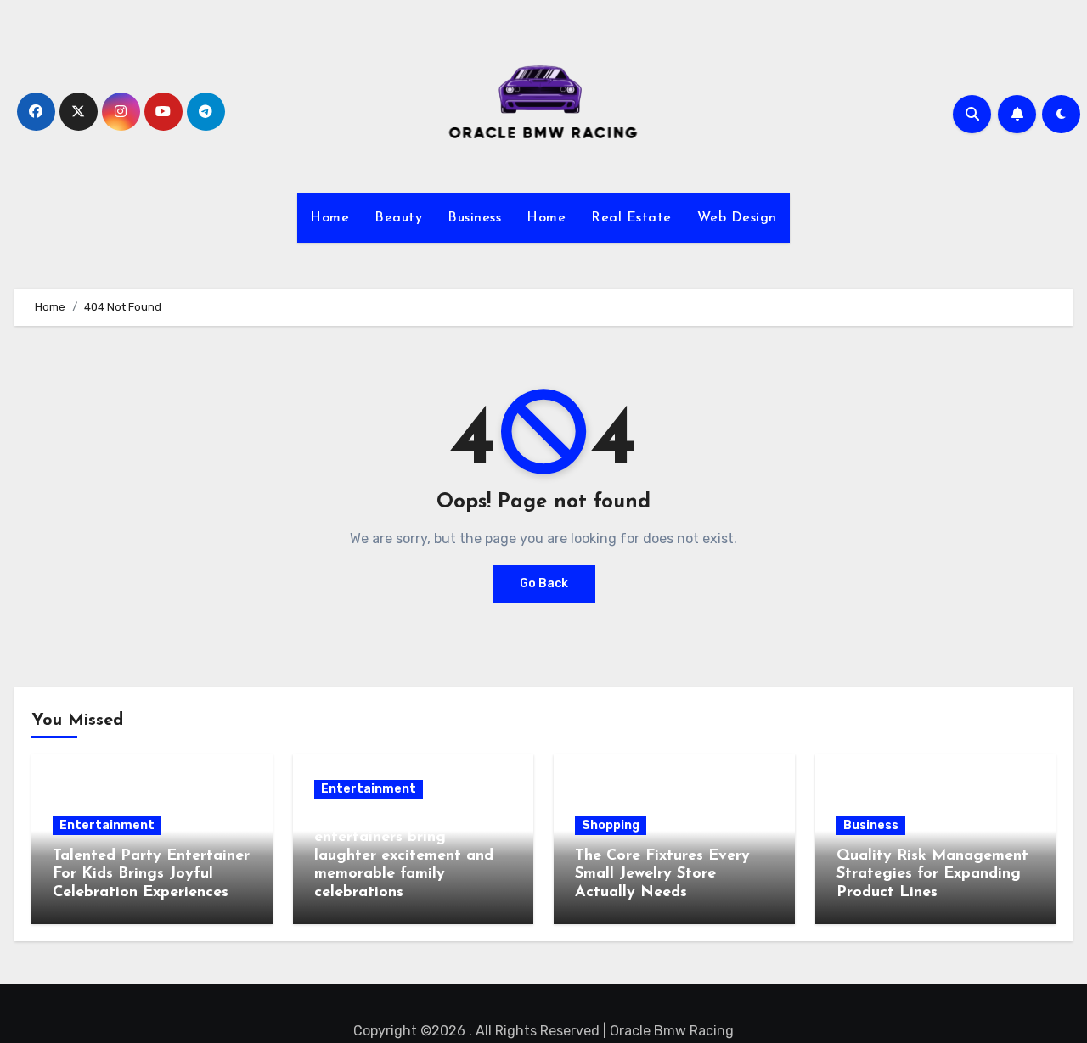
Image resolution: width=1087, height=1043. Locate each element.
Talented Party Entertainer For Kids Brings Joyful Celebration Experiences (151, 874)
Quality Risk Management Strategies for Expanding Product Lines (932, 874)
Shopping (610, 825)
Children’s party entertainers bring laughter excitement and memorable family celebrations (403, 856)
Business (474, 218)
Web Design (737, 218)
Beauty (398, 218)
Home (329, 218)
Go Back (544, 583)
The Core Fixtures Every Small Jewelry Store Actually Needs (662, 874)
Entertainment (107, 825)
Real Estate (631, 218)
